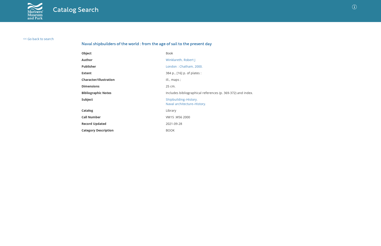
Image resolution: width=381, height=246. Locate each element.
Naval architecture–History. (186, 104)
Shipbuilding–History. (182, 99)
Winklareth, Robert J (180, 60)
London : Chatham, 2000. (184, 66)
